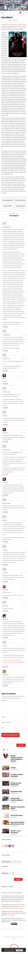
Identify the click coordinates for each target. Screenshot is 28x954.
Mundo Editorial (14, 772)
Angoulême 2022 (16, 791)
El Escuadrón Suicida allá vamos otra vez (17, 823)
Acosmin (14, 938)
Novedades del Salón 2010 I (8, 203)
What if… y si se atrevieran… (15, 831)
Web (2, 727)
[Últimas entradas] (4, 750)
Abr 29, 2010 (23, 482)
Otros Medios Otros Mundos (16, 805)
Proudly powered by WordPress (9, 936)
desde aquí (11, 915)
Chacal (4, 619)
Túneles (13, 768)
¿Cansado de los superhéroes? (20, 203)
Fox (3, 378)
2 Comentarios (13, 778)
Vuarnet (4, 674)
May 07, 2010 (23, 674)
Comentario (4, 700)
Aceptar (19, 950)
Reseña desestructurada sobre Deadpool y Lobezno (16, 758)
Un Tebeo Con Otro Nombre (14, 5)
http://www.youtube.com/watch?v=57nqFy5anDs (13, 595)
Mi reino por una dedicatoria (15, 784)
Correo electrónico (5, 722)
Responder (5, 326)
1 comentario (13, 762)
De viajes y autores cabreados (16, 775)
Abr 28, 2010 (23, 227)
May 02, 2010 (23, 619)
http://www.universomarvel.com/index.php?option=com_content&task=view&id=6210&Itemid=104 (14, 662)
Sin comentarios (14, 769)
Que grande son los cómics (16, 796)
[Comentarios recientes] (7, 750)
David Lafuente (10, 913)
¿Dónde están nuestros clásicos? (16, 799)
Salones (12, 781)
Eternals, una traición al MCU (17, 807)
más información (11, 950)
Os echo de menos (16, 815)
